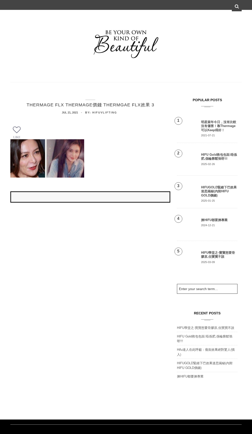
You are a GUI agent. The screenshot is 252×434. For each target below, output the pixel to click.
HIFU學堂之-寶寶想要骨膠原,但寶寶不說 (218, 254)
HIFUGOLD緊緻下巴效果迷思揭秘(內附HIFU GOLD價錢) (219, 191)
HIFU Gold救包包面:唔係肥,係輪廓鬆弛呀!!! (219, 156)
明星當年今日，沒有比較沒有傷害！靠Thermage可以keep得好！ (218, 125)
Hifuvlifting (104, 112)
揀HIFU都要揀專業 (214, 219)
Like (16, 137)
